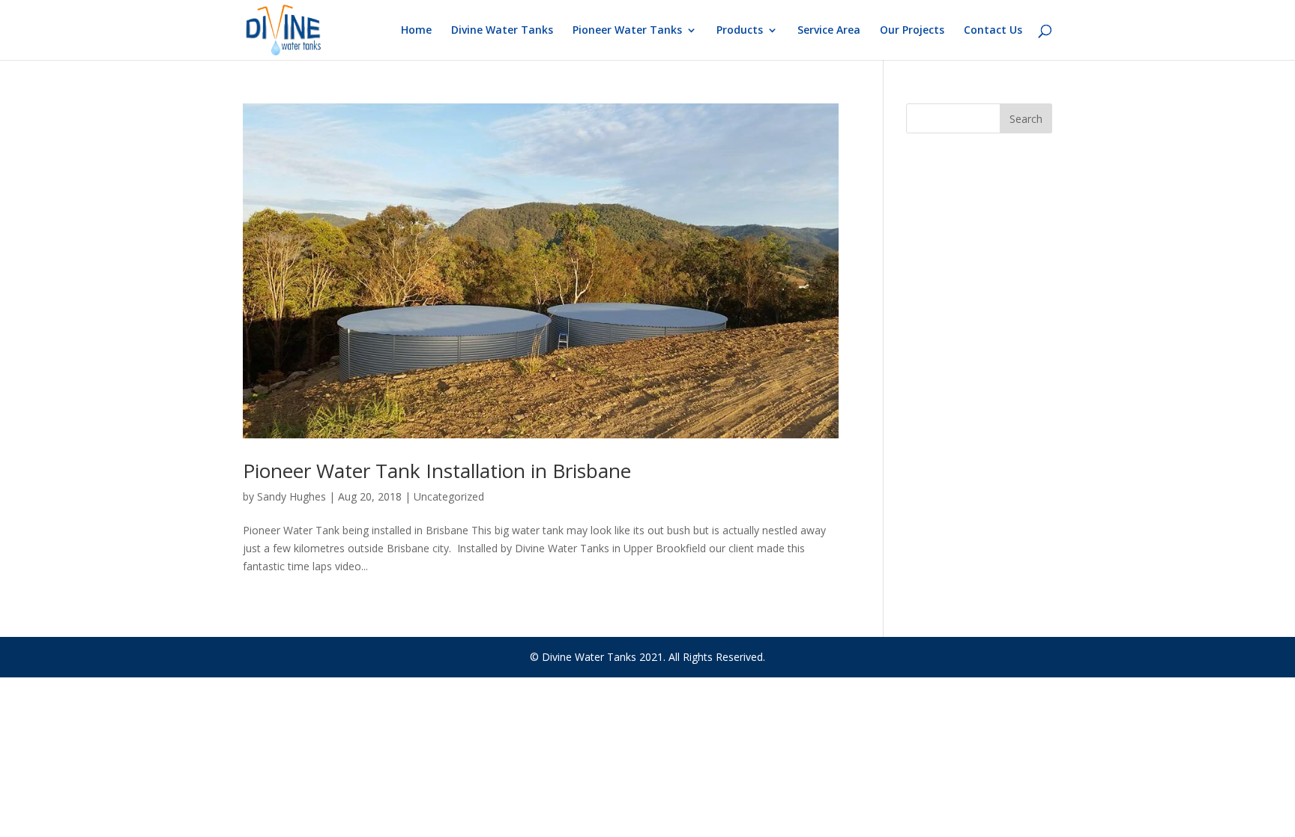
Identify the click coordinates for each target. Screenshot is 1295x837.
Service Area (828, 31)
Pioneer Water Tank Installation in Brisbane (437, 470)
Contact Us (993, 31)
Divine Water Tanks (502, 31)
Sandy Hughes (291, 496)
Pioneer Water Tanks (627, 31)
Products (739, 31)
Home (416, 31)
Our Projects (912, 31)
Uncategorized (449, 496)
